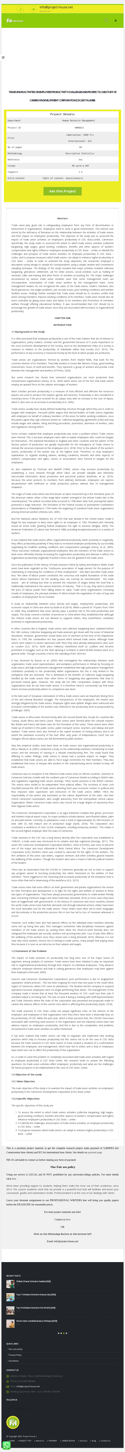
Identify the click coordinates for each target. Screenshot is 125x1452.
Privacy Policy (15, 1353)
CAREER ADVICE (68, 1439)
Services (83, 1439)
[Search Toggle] (106, 20)
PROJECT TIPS (25, 1439)
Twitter (15, 1404)
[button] (58, 1331)
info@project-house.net (28, 1384)
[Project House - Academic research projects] (15, 20)
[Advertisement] (62, 52)
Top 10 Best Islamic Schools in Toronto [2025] (36, 1294)
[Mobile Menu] (116, 20)
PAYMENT (53, 1439)
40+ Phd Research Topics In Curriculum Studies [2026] (29, 1307)
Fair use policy (15, 1347)
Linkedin (27, 1404)
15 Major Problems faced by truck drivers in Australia (39, 1319)
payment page (94, 1152)
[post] (10, 1284)
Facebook (9, 1404)
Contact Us (105, 1439)
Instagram (21, 1404)
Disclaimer (14, 1359)
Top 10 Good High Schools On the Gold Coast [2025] (39, 1281)
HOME (12, 1439)
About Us (40, 1439)
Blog (94, 1439)
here (14, 1178)
